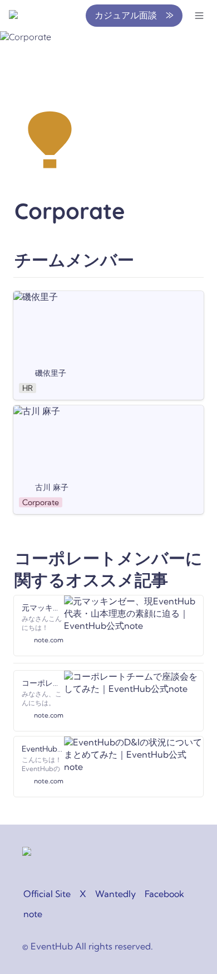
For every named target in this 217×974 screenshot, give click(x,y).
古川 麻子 (32, 410)
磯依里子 (31, 296)
